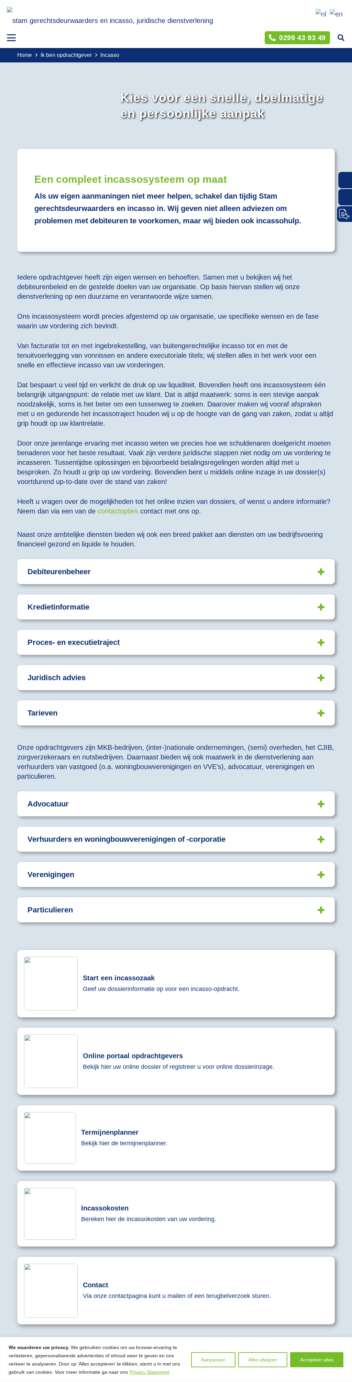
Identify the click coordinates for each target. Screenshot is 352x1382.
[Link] (176, 1138)
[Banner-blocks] (176, 983)
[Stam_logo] (110, 17)
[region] (176, 1359)
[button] (11, 37)
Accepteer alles (316, 1359)
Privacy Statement (149, 1372)
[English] (335, 13)
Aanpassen (213, 1359)
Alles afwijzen (262, 1359)
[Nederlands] (320, 13)
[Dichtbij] (345, 1343)
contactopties (118, 511)
